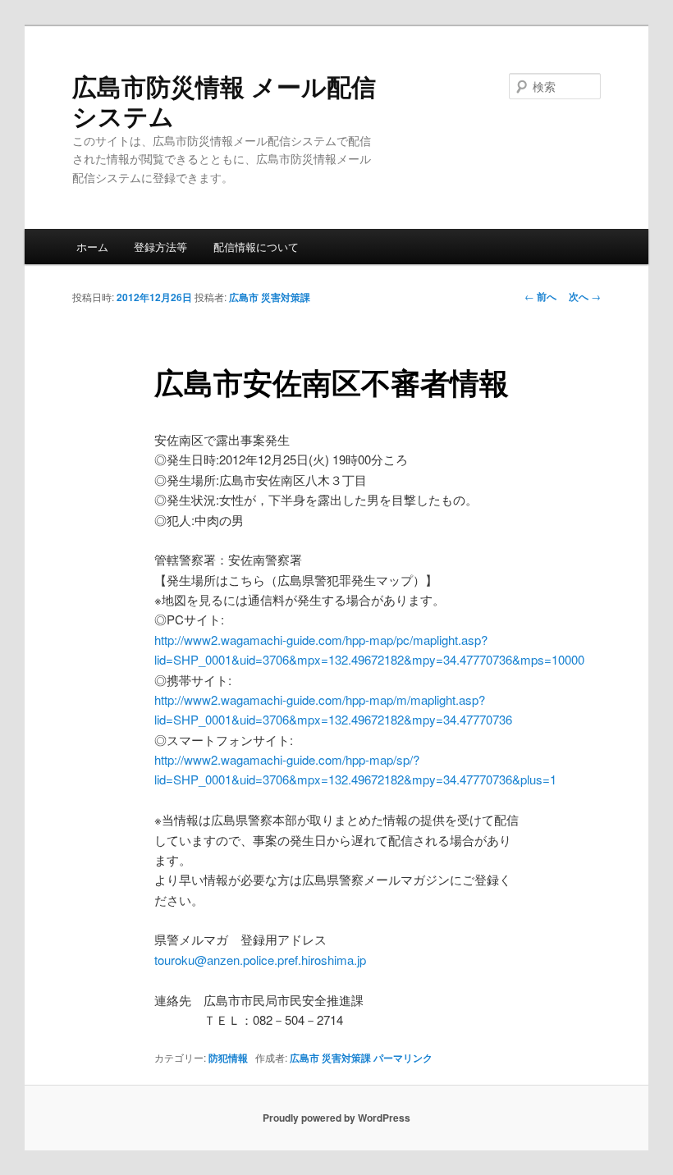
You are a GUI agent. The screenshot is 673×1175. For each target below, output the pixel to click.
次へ (585, 296)
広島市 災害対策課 (269, 297)
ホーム (92, 246)
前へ (540, 296)
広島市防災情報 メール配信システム (224, 100)
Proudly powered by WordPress (336, 1117)
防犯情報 (228, 1057)
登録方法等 (160, 246)
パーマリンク (403, 1057)
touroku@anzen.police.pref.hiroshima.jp (260, 959)
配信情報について (256, 246)
